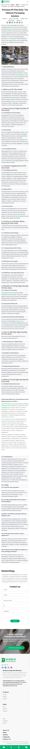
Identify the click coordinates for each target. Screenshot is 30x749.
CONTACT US (7, 739)
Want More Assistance (15, 648)
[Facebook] (2, 667)
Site (21, 20)
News (4, 718)
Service (4, 723)
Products (5, 711)
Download (5, 721)
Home (4, 706)
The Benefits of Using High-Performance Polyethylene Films (15, 576)
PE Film (4, 694)
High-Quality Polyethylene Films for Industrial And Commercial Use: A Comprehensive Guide (15, 581)
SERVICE (5, 735)
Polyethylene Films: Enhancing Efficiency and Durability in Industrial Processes (15, 574)
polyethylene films (8, 419)
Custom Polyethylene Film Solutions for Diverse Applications (15, 580)
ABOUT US (6, 730)
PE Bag (4, 696)
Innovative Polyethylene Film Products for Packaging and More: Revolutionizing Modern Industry (15, 578)
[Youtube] (11, 667)
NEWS (4, 732)
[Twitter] (8, 667)
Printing (4, 698)
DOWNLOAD (6, 737)
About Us (5, 709)
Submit (15, 621)
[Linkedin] (5, 667)
